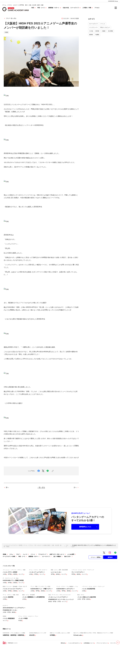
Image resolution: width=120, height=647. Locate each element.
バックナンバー (93, 27)
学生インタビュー (105, 27)
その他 (91, 31)
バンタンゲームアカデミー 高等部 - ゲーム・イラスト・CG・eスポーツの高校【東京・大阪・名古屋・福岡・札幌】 (32, 546)
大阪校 (103, 31)
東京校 (97, 31)
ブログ (67, 546)
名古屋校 (110, 31)
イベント (102, 23)
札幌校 (97, 34)
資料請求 (110, 557)
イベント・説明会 (95, 557)
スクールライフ (93, 23)
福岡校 (91, 34)
